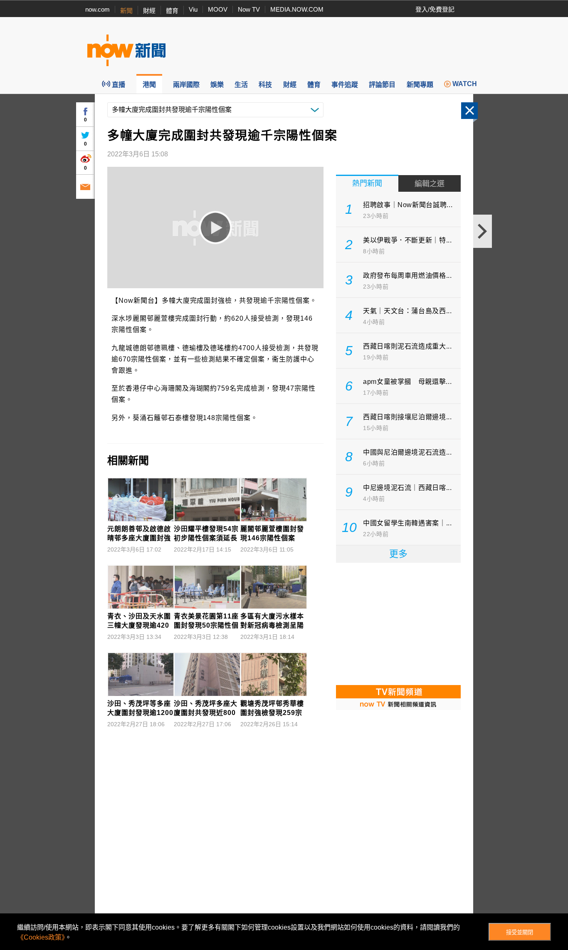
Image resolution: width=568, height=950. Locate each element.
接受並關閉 (519, 932)
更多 (398, 554)
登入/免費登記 (434, 9)
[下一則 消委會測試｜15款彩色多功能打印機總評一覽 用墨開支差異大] (482, 231)
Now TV (249, 9)
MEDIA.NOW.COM (297, 9)
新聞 (126, 10)
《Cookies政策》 (41, 937)
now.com (97, 9)
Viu (193, 9)
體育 (172, 10)
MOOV (217, 9)
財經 (149, 10)
